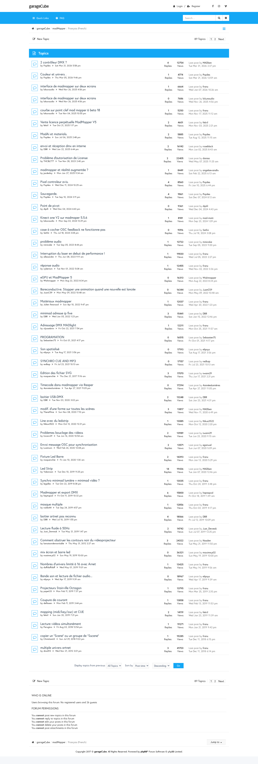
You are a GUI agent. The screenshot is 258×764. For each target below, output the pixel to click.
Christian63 (49, 639)
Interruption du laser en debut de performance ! (72, 253)
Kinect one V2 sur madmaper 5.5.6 (63, 217)
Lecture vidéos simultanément (60, 624)
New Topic (43, 38)
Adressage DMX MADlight (58, 325)
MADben (207, 62)
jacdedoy (48, 173)
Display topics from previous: (90, 665)
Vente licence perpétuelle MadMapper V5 (68, 122)
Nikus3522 (49, 423)
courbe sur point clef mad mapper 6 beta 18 (70, 110)
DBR (46, 149)
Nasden (207, 540)
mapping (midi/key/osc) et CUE (62, 612)
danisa (206, 158)
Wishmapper (50, 280)
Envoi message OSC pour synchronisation (68, 444)
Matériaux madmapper (55, 301)
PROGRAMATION (52, 337)
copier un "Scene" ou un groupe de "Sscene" (69, 635)
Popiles (47, 65)
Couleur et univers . (53, 74)
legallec (47, 483)
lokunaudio (49, 89)
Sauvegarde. (48, 193)
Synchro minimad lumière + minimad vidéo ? (70, 480)
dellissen (48, 603)
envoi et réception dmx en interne (63, 146)
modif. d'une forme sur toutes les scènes (67, 409)
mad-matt (208, 218)
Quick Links (43, 18)
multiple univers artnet (55, 647)
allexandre (49, 256)
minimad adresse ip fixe (56, 313)
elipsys (47, 352)
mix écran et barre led (55, 552)
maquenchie (49, 376)
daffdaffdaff (49, 567)
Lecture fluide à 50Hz (55, 528)
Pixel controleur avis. (54, 182)
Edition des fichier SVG (56, 373)
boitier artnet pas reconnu (58, 516)
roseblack (208, 146)
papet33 (48, 591)
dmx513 (47, 650)
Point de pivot (49, 205)
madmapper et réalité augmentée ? (64, 170)
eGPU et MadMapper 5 (56, 277)
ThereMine (49, 412)
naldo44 (47, 507)
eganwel (207, 445)
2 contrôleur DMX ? (53, 62)
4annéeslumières (52, 388)
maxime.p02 (49, 555)
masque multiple (51, 504)
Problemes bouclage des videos (61, 432)
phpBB (144, 751)
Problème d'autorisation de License (64, 158)
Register (196, 6)
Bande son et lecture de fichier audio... (66, 576)
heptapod (48, 495)
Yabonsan (48, 471)
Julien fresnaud (51, 304)
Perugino (48, 627)
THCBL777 (49, 161)
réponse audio (49, 265)
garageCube (38, 6)
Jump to (215, 742)
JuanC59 (48, 292)
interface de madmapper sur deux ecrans (68, 86)
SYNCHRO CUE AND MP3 (58, 361)
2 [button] (215, 39)
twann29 (207, 373)
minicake (48, 244)
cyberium (48, 268)
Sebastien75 (50, 340)
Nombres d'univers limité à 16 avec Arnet (68, 564)
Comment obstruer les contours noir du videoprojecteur (78, 540)
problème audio (50, 241)
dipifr (46, 208)
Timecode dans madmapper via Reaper (66, 385)
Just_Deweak (50, 531)
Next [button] (221, 39)
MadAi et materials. (53, 134)
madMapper (58, 28)
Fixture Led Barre (52, 456)
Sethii (46, 232)
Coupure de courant (53, 600)
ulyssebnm (49, 328)
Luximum (48, 447)
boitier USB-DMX (51, 397)
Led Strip (46, 468)
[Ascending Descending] (161, 666)
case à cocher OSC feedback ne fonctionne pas (72, 229)
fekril (46, 125)
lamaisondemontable (54, 543)
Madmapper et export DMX (59, 492)
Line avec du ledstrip (54, 420)
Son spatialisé (49, 349)
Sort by (129, 665)
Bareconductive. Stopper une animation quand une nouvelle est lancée (87, 289)
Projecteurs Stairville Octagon (60, 588)
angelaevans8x (211, 170)
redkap (47, 364)
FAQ (62, 18)
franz (205, 86)
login (180, 6)
